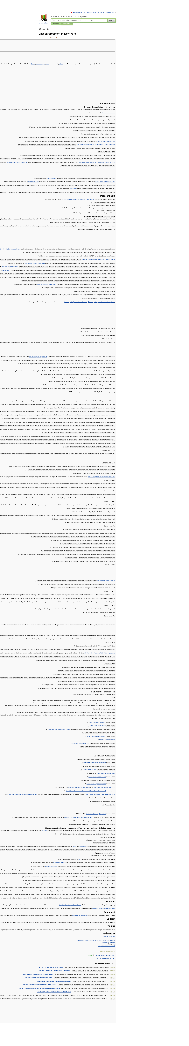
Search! (111, 20)
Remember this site (79, 12)
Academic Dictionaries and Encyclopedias (69, 16)
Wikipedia (56, 24)
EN (113, 12)
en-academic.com (44, 23)
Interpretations (67, 24)
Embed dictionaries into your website (99, 12)
